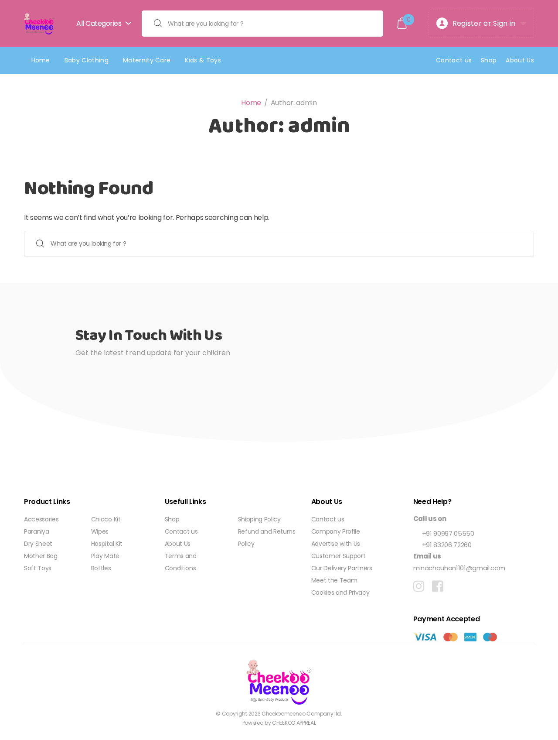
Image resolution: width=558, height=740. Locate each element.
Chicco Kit (106, 519)
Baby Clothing (87, 60)
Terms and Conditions (181, 562)
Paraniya (36, 531)
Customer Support (338, 556)
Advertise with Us (336, 543)
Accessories (41, 519)
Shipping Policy (259, 519)
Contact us (454, 60)
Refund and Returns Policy (267, 537)
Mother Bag (41, 556)
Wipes (100, 531)
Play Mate (105, 556)
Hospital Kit (106, 543)
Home (40, 60)
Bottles (101, 568)
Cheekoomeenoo (284, 713)
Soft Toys (37, 568)
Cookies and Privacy (340, 592)
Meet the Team (334, 580)
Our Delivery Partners (341, 568)
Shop (489, 60)
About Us (520, 60)
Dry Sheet (38, 543)
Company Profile (335, 531)
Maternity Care (146, 60)
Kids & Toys (203, 60)
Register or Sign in (484, 23)
